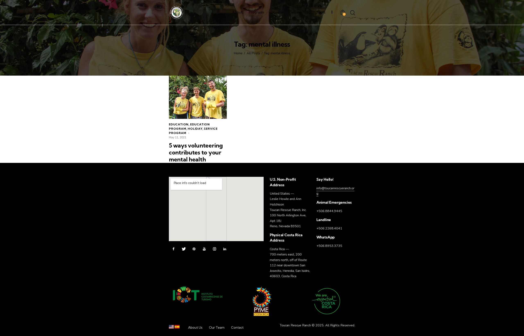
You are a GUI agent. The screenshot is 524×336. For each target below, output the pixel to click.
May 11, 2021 (177, 137)
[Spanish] (177, 327)
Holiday (195, 129)
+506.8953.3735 (329, 246)
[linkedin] (224, 249)
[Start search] (353, 13)
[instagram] (214, 249)
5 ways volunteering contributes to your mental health (196, 152)
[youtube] (204, 249)
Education (179, 124)
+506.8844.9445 (329, 211)
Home (238, 53)
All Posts (253, 53)
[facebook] (173, 249)
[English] (171, 327)
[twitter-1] (183, 249)
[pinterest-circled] (194, 249)
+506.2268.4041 (329, 228)
